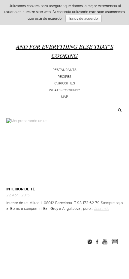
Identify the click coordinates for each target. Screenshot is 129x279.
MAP (64, 97)
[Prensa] (123, 242)
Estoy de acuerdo (83, 18)
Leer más (101, 208)
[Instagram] (90, 242)
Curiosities (64, 83)
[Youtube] (105, 242)
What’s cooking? (64, 90)
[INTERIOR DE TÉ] (64, 150)
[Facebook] (97, 242)
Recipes (64, 77)
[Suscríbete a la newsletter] (114, 242)
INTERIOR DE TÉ (20, 189)
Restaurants (64, 70)
